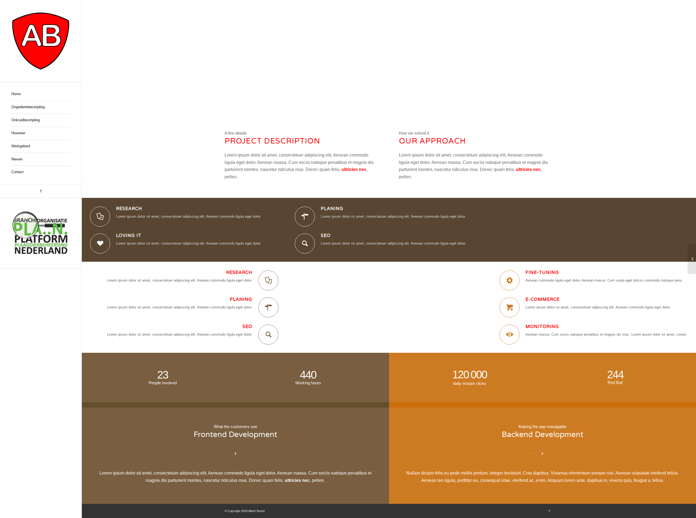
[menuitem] (41, 94)
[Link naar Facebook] (41, 191)
